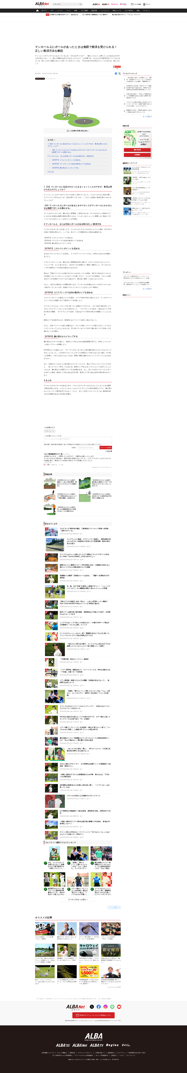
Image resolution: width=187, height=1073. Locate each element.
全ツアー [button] (44, 10)
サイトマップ (131, 1055)
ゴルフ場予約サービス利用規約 (62, 1055)
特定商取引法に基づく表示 (137, 1052)
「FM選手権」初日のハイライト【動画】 (74, 659)
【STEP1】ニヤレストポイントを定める (66, 160)
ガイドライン (121, 1052)
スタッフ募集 (61, 1052)
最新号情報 (137, 150)
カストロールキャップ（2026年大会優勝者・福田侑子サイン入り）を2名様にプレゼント (137, 283)
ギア (52, 10)
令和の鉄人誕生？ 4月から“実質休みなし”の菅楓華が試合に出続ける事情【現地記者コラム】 (139, 96)
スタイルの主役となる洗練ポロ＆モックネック (83, 796)
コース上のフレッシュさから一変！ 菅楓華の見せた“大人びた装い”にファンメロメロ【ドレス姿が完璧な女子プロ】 (103, 893)
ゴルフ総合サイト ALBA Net (44, 998)
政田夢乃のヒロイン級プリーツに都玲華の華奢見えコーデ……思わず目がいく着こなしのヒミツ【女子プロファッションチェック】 (56, 893)
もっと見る (147, 116)
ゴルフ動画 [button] (84, 10)
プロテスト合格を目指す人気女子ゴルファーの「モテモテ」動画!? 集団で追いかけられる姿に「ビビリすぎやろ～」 (139, 104)
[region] (78, 78)
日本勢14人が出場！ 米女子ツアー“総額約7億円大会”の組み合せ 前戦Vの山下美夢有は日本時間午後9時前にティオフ (139, 87)
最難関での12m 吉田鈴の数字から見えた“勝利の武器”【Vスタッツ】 (139, 111)
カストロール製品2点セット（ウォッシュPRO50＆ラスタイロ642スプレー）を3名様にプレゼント (137, 277)
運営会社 (72, 1052)
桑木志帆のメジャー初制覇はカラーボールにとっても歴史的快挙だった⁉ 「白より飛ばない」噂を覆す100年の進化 (103, 867)
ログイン (148, 4)
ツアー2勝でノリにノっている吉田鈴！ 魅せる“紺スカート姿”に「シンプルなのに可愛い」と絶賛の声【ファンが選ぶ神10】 (79, 893)
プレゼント (146, 10)
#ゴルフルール (50, 78)
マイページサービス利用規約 (84, 1055)
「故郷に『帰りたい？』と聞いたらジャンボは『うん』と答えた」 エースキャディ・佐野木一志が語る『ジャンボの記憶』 (88, 693)
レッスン (60, 10)
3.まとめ (51, 172)
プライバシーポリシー (85, 1052)
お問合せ (114, 1055)
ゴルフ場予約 (129, 10)
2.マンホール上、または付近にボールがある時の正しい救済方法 (71, 156)
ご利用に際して (100, 1052)
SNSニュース (117, 10)
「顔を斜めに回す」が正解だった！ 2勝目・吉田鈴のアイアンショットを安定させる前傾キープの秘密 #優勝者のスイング (139, 79)
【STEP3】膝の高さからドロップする (65, 168)
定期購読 (137, 154)
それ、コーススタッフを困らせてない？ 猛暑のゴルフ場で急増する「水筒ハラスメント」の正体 (56, 866)
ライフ (68, 10)
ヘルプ (122, 1055)
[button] (78, 140)
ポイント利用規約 (101, 1055)
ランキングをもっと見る (77, 899)
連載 (138, 10)
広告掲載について (47, 1052)
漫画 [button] (75, 10)
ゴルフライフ (40, 78)
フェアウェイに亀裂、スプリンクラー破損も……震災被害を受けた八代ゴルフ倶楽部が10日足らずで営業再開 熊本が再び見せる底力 (89, 541)
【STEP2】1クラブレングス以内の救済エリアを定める (71, 164)
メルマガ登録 (137, 4)
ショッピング (105, 10)
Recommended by (112, 987)
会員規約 (110, 1052)
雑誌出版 (94, 10)
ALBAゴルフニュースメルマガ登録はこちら (95, 1015)
